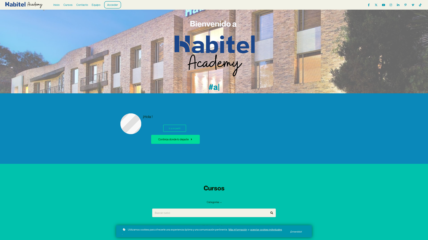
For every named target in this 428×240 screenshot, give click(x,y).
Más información (238, 229)
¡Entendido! (296, 231)
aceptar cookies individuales (266, 229)
